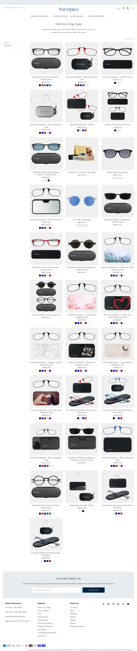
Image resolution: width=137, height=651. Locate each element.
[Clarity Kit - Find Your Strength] (81, 153)
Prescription (60, 16)
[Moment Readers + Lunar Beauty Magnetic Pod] (117, 344)
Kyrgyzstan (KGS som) (12, 7)
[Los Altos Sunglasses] (81, 201)
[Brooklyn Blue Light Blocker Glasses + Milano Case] (46, 153)
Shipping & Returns (45, 626)
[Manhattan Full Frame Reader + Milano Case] (46, 486)
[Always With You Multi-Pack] (117, 106)
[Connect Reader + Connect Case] (117, 58)
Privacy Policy (43, 617)
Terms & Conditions (45, 623)
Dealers (73, 617)
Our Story (74, 607)
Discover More (96, 16)
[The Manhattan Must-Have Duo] (46, 296)
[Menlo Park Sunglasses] (117, 153)
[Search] (133, 8)
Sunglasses (77, 16)
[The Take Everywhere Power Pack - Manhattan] (81, 391)
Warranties (42, 630)
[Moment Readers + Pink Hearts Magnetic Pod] (81, 296)
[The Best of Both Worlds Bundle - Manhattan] (117, 391)
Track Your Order (44, 607)
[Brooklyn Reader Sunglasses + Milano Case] (117, 201)
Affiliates (73, 614)
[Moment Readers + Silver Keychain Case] (46, 106)
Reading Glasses (39, 16)
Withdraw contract (77, 626)
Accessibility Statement (47, 633)
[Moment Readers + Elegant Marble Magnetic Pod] (46, 344)
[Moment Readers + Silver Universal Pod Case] (46, 201)
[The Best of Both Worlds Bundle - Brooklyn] (46, 534)
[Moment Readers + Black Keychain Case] (81, 58)
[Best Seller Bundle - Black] (81, 106)
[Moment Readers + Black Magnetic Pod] (46, 439)
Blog (72, 611)
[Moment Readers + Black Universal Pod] (117, 439)
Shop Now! (84, 2)
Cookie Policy (43, 620)
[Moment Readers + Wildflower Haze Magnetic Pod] (117, 248)
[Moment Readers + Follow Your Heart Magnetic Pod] (117, 296)
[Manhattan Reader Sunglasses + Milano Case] (81, 248)
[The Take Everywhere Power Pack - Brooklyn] (117, 486)
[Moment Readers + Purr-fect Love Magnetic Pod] (46, 391)
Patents (73, 620)
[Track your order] (123, 7)
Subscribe (93, 590)
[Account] (118, 8)
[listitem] (68, 2)
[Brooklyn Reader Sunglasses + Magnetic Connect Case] (81, 439)
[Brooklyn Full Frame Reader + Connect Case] (46, 248)
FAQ (39, 614)
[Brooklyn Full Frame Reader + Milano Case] (46, 58)
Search (73, 623)
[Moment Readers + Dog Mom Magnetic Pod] (81, 344)
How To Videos (43, 611)
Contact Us (42, 636)
